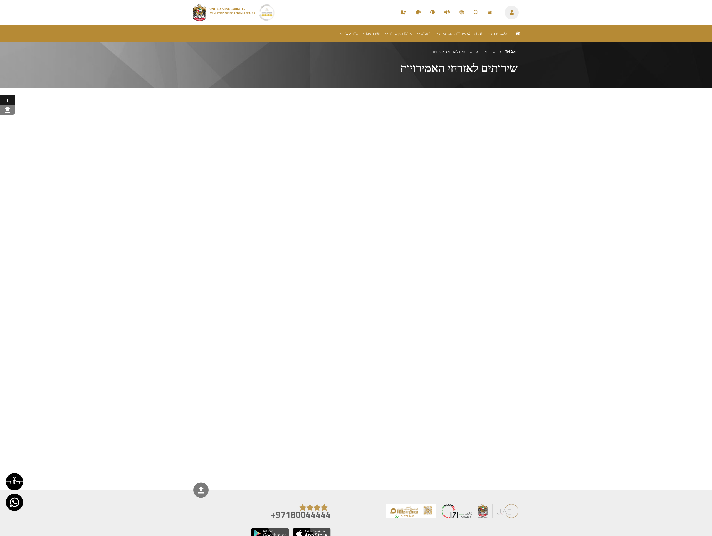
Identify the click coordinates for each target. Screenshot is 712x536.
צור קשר (350, 33)
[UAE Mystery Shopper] (411, 512)
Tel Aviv (511, 51)
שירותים (373, 33)
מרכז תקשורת (400, 33)
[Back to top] (201, 490)
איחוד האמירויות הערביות (461, 33)
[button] (14, 481)
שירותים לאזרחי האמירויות (451, 51)
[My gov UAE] (457, 512)
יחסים (426, 33)
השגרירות (499, 33)
